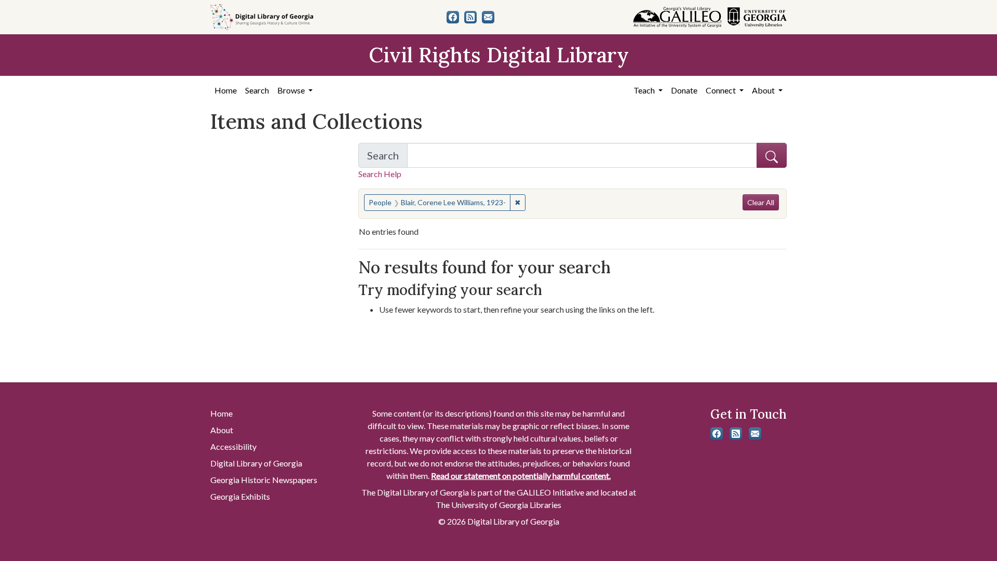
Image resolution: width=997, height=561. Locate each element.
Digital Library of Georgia (256, 463)
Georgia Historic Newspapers (263, 480)
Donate (684, 90)
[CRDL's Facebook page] (453, 17)
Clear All (760, 202)
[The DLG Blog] (470, 17)
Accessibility (233, 446)
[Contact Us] (488, 17)
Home (225, 90)
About (221, 430)
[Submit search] (772, 155)
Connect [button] (721, 90)
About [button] (764, 90)
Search (257, 90)
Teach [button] (645, 90)
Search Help (379, 174)
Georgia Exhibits (240, 496)
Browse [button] (291, 90)
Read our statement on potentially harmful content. (521, 475)
